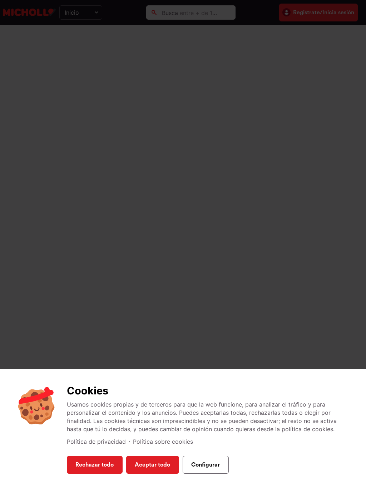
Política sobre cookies (163, 441)
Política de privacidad (96, 441)
